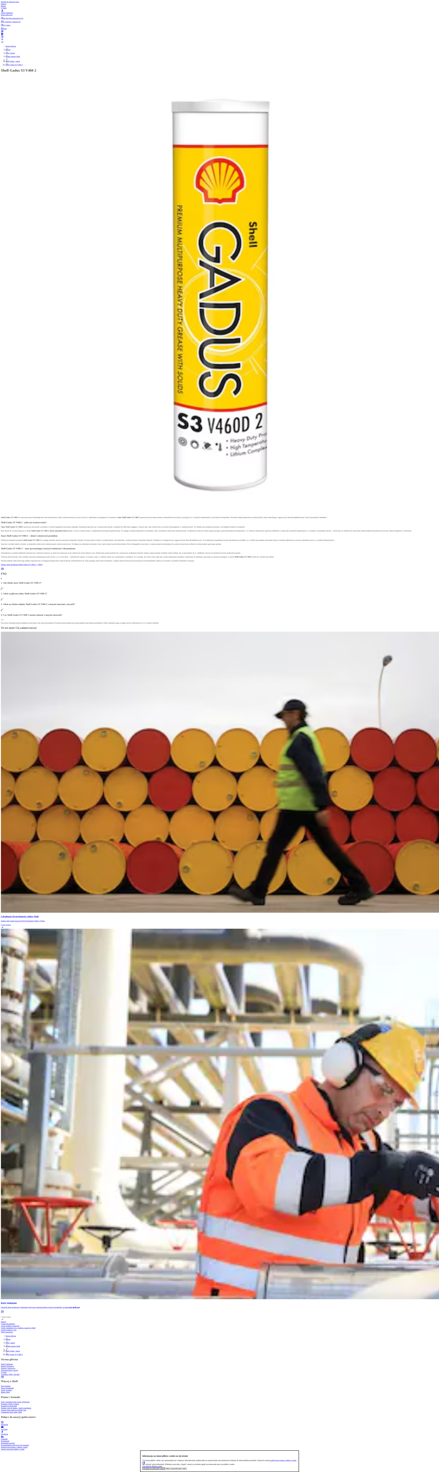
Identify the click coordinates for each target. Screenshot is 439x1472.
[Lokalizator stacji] (219, 31)
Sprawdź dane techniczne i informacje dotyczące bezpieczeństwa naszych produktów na (33, 1307)
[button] (219, 15)
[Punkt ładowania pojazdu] (219, 33)
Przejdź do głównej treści (10, 2)
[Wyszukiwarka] (219, 39)
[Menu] (219, 42)
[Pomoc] (219, 36)
